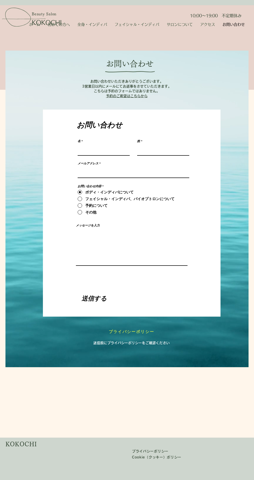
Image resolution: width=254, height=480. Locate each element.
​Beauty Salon (44, 14)
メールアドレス (88, 163)
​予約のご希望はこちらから (127, 96)
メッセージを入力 (88, 225)
